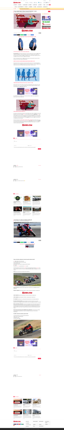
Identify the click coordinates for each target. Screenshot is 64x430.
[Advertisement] (27, 152)
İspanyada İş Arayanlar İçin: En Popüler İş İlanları (36, 404)
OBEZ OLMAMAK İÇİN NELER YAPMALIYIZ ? (19, 111)
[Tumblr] (23, 424)
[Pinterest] (19, 424)
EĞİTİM (15, 240)
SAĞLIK (19, 12)
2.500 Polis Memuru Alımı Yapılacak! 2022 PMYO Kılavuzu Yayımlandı (17, 202)
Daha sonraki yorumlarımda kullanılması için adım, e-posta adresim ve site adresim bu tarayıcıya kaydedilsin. (25, 147)
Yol (14, 261)
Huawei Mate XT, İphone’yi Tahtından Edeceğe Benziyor (17, 212)
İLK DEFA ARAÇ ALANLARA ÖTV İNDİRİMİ (26, 404)
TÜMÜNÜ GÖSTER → (48, 8)
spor (38, 114)
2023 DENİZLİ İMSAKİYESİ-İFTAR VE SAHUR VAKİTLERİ (18, 404)
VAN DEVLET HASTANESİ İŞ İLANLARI (35, 212)
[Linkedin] (17, 424)
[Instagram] (16, 424)
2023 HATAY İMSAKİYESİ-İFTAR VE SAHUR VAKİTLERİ (18, 415)
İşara (17, 12)
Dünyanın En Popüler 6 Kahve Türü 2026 (24, 8)
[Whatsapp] (21, 424)
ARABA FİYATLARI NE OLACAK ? (36, 201)
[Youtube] (18, 424)
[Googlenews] (20, 424)
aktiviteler (24, 114)
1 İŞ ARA (17, 165)
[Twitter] (15, 424)
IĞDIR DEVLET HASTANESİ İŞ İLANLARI (26, 212)
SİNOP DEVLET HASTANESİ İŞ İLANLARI (35, 415)
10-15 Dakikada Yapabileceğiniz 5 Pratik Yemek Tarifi (27, 202)
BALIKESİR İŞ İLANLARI (25, 414)
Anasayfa (15, 12)
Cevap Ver (40, 165)
